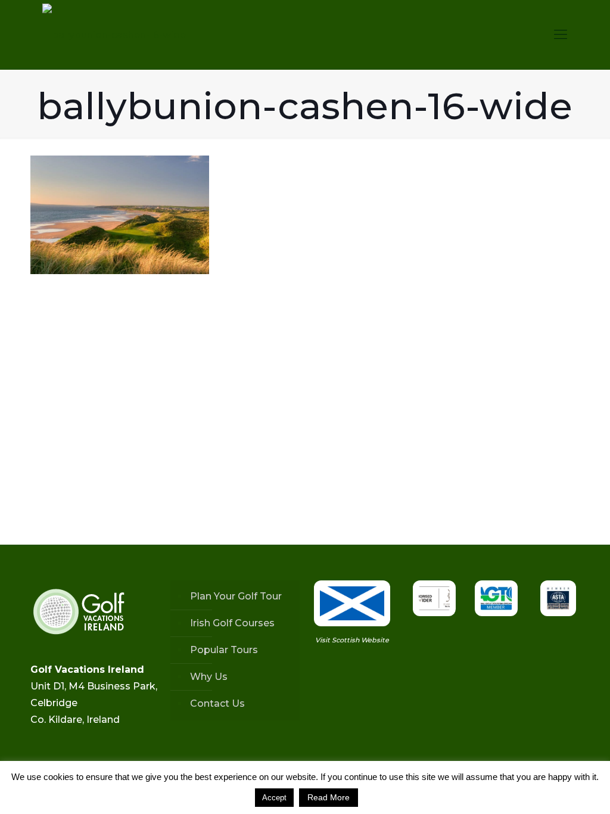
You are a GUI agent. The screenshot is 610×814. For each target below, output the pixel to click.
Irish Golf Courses (232, 623)
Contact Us (217, 703)
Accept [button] (274, 797)
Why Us (209, 676)
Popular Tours (224, 649)
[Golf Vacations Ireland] (114, 34)
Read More (328, 797)
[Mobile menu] (560, 34)
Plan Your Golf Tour (236, 596)
